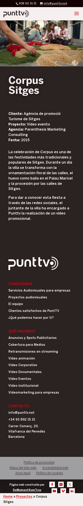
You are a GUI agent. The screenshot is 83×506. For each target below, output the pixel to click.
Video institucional (23, 385)
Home (8, 496)
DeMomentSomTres (27, 490)
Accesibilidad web (55, 468)
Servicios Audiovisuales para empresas (39, 290)
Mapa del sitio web (23, 468)
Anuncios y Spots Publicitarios (32, 338)
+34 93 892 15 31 (21, 419)
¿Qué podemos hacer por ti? (31, 318)
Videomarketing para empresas (33, 392)
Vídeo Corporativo (22, 365)
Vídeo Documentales (25, 372)
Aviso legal (22, 473)
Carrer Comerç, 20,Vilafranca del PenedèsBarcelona (26, 431)
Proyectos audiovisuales (27, 297)
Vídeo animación (21, 358)
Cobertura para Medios (26, 345)
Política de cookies (49, 473)
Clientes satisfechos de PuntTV (33, 311)
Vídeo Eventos (19, 379)
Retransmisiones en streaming (33, 351)
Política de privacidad (39, 462)
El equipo (15, 304)
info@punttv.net (21, 412)
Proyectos (24, 496)
